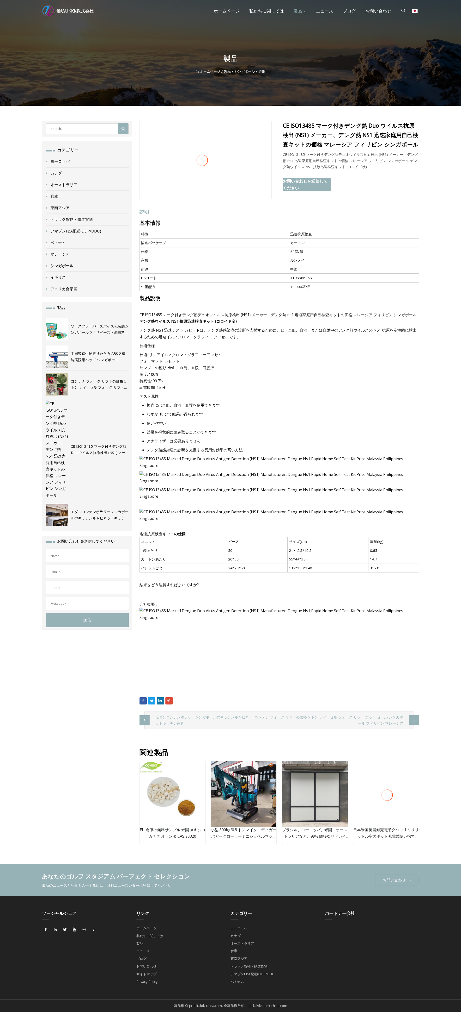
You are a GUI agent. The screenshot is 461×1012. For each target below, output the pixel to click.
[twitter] (64, 929)
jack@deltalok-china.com (268, 1005)
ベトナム (58, 242)
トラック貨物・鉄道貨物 (71, 219)
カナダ (56, 173)
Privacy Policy (147, 981)
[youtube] (74, 929)
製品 (297, 11)
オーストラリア (63, 184)
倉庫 (54, 196)
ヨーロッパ (60, 161)
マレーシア (60, 254)
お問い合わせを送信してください (305, 184)
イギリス (58, 277)
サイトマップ (146, 974)
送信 (87, 620)
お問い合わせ (378, 11)
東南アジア (60, 207)
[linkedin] (55, 929)
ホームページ (227, 11)
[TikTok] (93, 929)
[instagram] (84, 929)
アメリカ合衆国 (63, 288)
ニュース (324, 11)
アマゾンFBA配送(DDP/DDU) (75, 231)
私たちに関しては (266, 11)
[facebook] (45, 929)
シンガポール (245, 71)
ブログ (349, 11)
